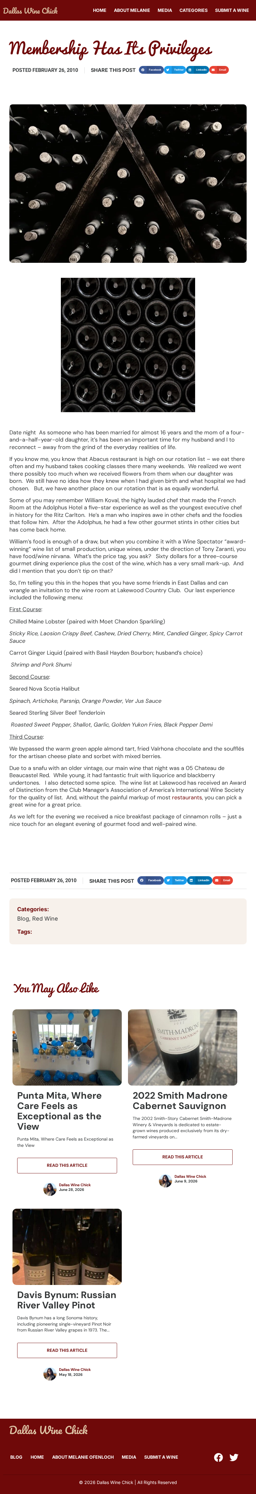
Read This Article (67, 1165)
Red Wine (46, 918)
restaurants (187, 797)
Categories (194, 10)
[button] (151, 70)
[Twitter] (234, 1457)
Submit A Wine (232, 10)
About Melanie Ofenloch (83, 1457)
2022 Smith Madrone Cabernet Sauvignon (180, 1100)
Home (99, 10)
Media (165, 10)
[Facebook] (218, 1457)
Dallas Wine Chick (75, 1184)
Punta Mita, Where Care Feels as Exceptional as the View (59, 1110)
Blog (23, 918)
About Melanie (132, 10)
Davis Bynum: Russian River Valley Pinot (66, 1300)
